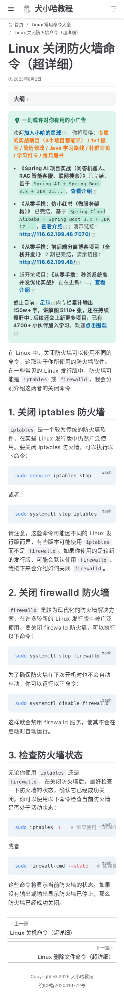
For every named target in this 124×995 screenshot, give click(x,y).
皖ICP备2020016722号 (62, 985)
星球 (45, 303)
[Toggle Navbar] (113, 8)
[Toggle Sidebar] (12, 8)
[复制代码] (106, 475)
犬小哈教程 (82, 976)
